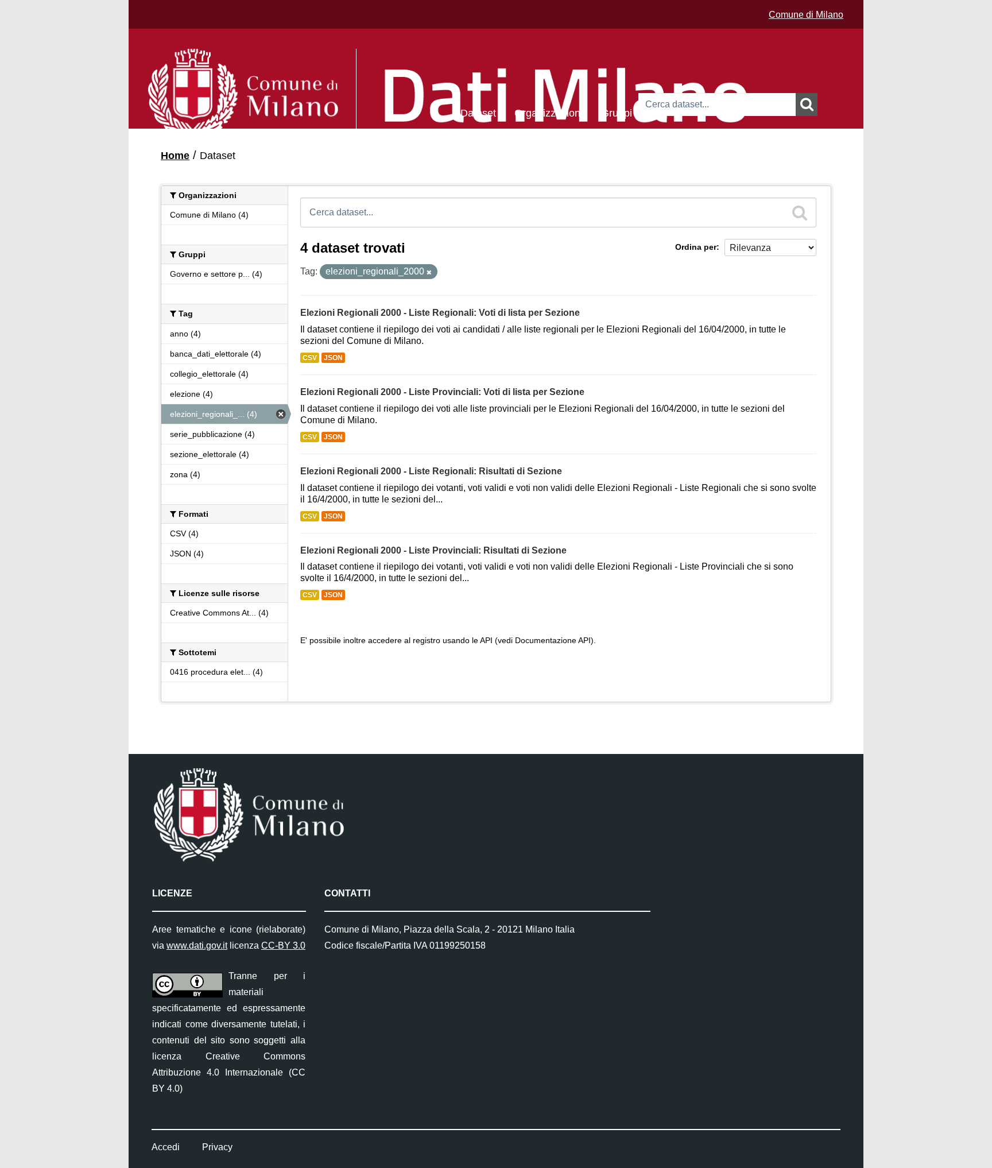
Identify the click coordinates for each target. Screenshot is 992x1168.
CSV (310, 358)
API (486, 640)
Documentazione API (553, 640)
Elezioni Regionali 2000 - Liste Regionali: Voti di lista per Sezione (440, 313)
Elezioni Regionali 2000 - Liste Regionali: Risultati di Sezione (431, 471)
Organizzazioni (548, 112)
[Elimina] (429, 272)
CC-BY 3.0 (283, 945)
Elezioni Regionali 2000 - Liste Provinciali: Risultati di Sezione (433, 550)
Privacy (217, 1147)
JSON (333, 358)
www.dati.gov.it (196, 945)
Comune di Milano (806, 15)
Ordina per (695, 247)
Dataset (478, 112)
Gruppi (616, 112)
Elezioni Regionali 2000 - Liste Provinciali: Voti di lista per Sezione (442, 392)
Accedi (166, 1147)
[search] (800, 212)
